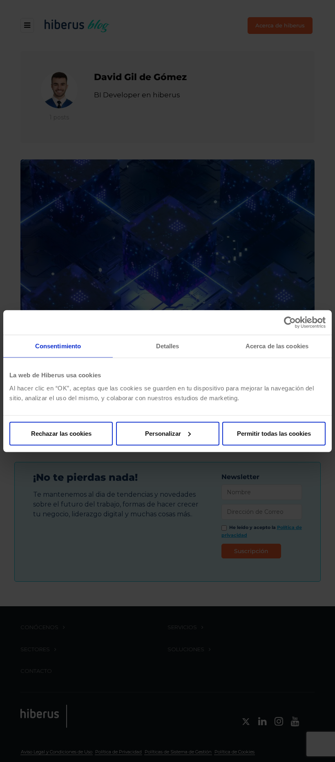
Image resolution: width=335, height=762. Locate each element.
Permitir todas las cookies (274, 433)
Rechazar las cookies (61, 433)
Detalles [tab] (167, 346)
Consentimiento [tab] (58, 346)
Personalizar (163, 433)
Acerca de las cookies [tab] (277, 346)
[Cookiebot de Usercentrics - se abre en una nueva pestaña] (290, 322)
